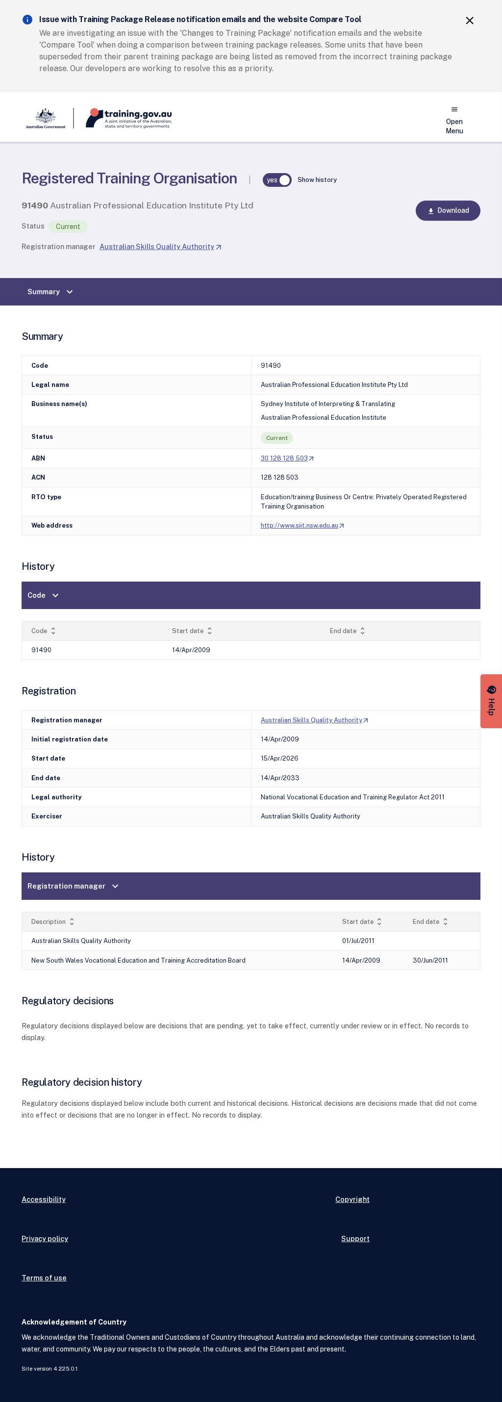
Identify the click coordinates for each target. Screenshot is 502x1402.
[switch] (277, 180)
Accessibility (44, 1199)
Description (53, 921)
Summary (51, 292)
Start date (193, 631)
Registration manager (59, 246)
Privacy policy (45, 1238)
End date (348, 631)
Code (44, 595)
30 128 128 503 (288, 458)
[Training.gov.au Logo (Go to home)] (123, 118)
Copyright (352, 1199)
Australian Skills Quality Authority (161, 246)
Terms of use (44, 1278)
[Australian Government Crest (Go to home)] (48, 118)
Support (355, 1238)
